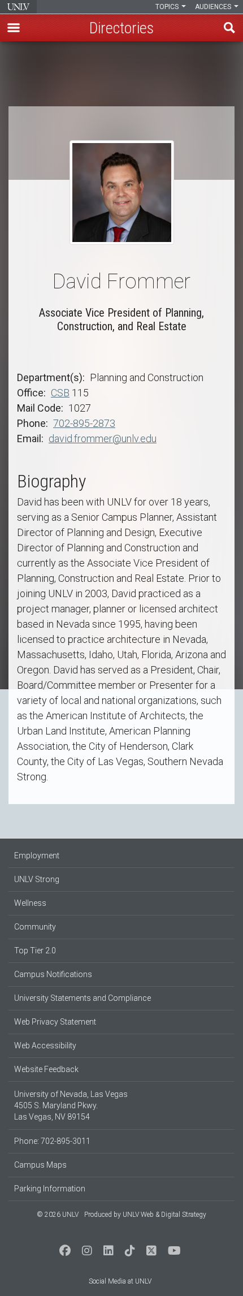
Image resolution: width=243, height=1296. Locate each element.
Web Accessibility (45, 1045)
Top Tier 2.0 (35, 950)
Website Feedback (46, 1069)
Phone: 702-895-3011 (52, 1141)
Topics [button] (167, 7)
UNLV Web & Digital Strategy (164, 1215)
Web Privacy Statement (55, 1021)
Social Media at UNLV (120, 1281)
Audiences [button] (214, 7)
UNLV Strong (36, 879)
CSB (60, 393)
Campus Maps (40, 1164)
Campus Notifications (53, 974)
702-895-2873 (84, 423)
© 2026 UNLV (58, 1215)
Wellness (30, 903)
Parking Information (49, 1188)
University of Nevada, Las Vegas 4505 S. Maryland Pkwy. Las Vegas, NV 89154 (71, 1105)
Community (35, 926)
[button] (13, 27)
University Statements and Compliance (82, 998)
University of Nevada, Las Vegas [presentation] (18, 7)
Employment (36, 855)
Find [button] (229, 27)
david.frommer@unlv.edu (103, 438)
